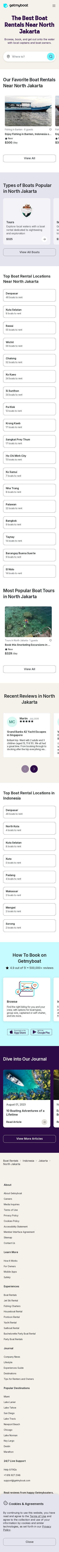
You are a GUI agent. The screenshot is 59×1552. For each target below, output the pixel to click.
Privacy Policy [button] (11, 1215)
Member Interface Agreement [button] (19, 1232)
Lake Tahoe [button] (10, 1407)
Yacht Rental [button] (10, 1322)
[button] (28, 111)
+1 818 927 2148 (12, 1475)
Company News (12, 1356)
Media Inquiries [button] (12, 1204)
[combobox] (24, 56)
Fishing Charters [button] (12, 1306)
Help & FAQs (10, 1469)
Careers (8, 1198)
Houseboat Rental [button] (13, 1311)
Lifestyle (8, 1362)
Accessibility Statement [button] (16, 1226)
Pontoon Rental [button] (12, 1317)
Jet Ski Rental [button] (11, 1300)
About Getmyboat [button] (13, 1193)
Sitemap (8, 1237)
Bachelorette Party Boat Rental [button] (20, 1333)
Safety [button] (7, 1277)
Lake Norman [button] (10, 1435)
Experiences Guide (14, 1367)
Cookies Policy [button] (11, 1221)
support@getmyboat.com (17, 1480)
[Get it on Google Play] (41, 1032)
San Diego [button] (9, 1413)
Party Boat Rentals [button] (13, 1339)
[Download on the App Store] (17, 1032)
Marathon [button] (9, 1451)
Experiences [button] (11, 1286)
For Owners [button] (10, 1266)
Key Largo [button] (9, 1440)
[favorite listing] (50, 129)
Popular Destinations (17, 1388)
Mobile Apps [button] (10, 1271)
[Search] (51, 56)
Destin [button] (7, 1446)
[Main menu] (54, 6)
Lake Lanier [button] (10, 1402)
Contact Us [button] (9, 1243)
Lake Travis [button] (10, 1418)
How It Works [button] (10, 1260)
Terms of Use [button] (38, 1516)
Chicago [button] (8, 1429)
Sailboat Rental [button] (11, 1328)
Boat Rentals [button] (10, 1295)
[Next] (34, 769)
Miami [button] (7, 1396)
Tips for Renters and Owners (19, 1379)
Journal (8, 1348)
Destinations (10, 1373)
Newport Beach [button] (12, 1424)
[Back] (25, 769)
